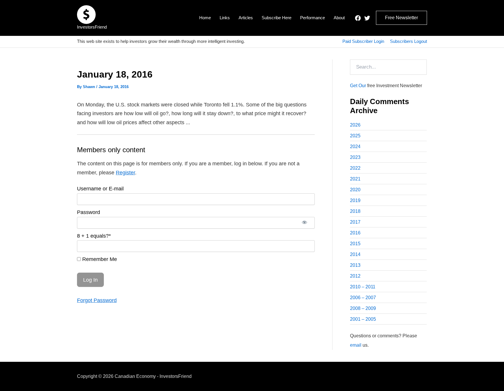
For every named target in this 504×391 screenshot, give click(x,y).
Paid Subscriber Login (363, 41)
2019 (355, 200)
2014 (355, 254)
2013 (355, 265)
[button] (401, 18)
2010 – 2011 (362, 286)
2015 (355, 243)
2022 (355, 168)
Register (125, 173)
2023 (355, 157)
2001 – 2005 (363, 319)
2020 (355, 189)
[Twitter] (367, 18)
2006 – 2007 (363, 297)
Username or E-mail (100, 189)
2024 (355, 146)
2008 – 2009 (363, 308)
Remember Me (99, 259)
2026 (355, 124)
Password (88, 212)
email (355, 345)
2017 (355, 222)
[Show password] (304, 223)
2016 (355, 232)
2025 (355, 135)
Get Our (358, 85)
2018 (355, 211)
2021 (355, 178)
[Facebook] (358, 18)
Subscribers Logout (408, 41)
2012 (355, 275)
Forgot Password (97, 300)
